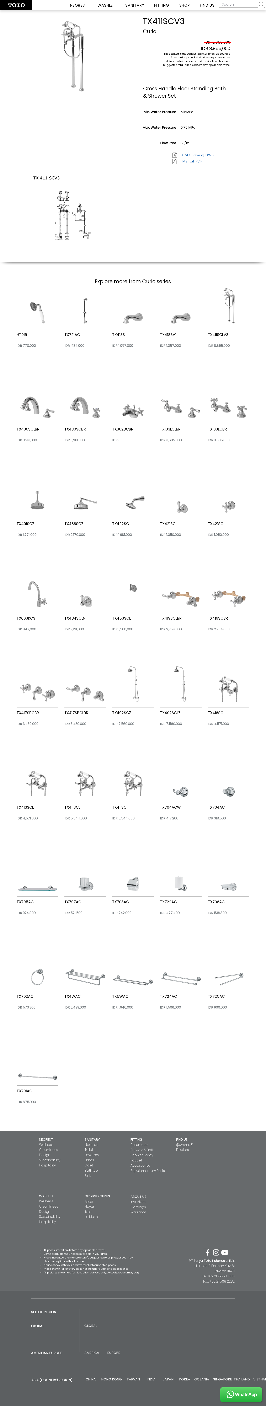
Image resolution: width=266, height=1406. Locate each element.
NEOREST (46, 1139)
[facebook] (207, 1252)
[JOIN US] (241, 1394)
